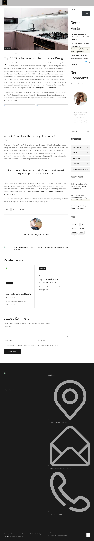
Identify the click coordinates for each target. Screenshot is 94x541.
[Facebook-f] (5, 390)
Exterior (7, 209)
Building (74, 228)
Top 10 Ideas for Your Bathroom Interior (49, 281)
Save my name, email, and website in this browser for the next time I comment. (32, 345)
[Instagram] (13, 390)
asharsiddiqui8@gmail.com (28, 54)
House (81, 232)
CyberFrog (7, 536)
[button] (91, 0)
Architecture (75, 224)
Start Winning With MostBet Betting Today (79, 197)
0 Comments (45, 54)
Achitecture (77, 147)
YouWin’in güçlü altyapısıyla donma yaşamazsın (80, 207)
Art (82, 224)
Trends (22, 209)
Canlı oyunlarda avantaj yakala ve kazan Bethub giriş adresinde (80, 37)
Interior (7, 48)
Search (73, 10)
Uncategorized (78, 169)
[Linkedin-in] (9, 390)
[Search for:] (80, 131)
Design (75, 153)
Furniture (76, 158)
